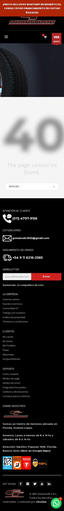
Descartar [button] (32, 12)
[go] (54, 187)
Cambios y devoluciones (15, 391)
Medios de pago (11, 378)
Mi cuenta (8, 336)
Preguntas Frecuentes (14, 387)
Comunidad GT (10, 308)
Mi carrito (8, 341)
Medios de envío (11, 383)
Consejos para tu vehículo (16, 396)
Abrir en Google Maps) (35, 450)
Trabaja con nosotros (14, 312)
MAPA (57, 39)
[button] (56, 503)
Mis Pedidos (9, 345)
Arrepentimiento (11, 359)
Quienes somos (11, 299)
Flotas (6, 350)
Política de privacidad (14, 317)
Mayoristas (8, 354)
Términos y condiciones (15, 321)
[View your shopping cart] (45, 37)
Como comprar (10, 374)
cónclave (41, 501)
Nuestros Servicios (12, 303)
